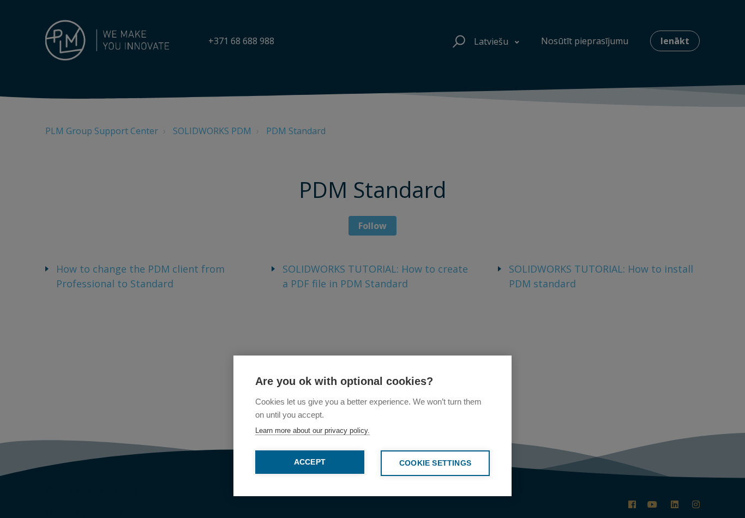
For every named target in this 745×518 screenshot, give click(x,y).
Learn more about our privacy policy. (312, 430)
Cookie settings (435, 463)
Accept (310, 462)
